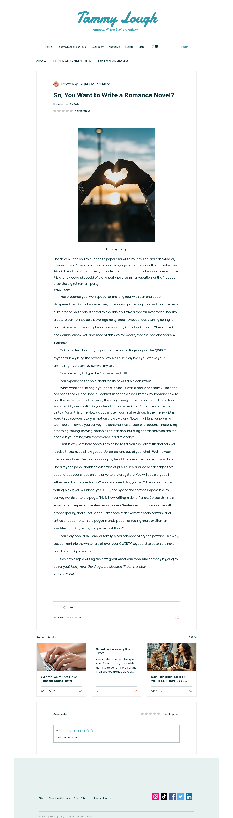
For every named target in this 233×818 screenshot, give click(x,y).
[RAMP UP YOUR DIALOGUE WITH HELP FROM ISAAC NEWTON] (171, 657)
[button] (155, 46)
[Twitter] (180, 796)
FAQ (41, 798)
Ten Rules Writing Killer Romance (72, 60)
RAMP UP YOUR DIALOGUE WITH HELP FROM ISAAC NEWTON (168, 679)
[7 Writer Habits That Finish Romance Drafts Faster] (61, 657)
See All (193, 636)
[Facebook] (172, 796)
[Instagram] (155, 796)
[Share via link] (80, 607)
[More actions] (178, 84)
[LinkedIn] (189, 796)
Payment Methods (104, 798)
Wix (95, 816)
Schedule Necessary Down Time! (114, 651)
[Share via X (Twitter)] (63, 607)
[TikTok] (164, 796)
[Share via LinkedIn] (71, 607)
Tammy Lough (116, 17)
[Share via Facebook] (55, 607)
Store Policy (80, 798)
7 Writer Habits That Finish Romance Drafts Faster (59, 679)
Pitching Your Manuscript (113, 60)
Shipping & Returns (59, 798)
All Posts (41, 60)
